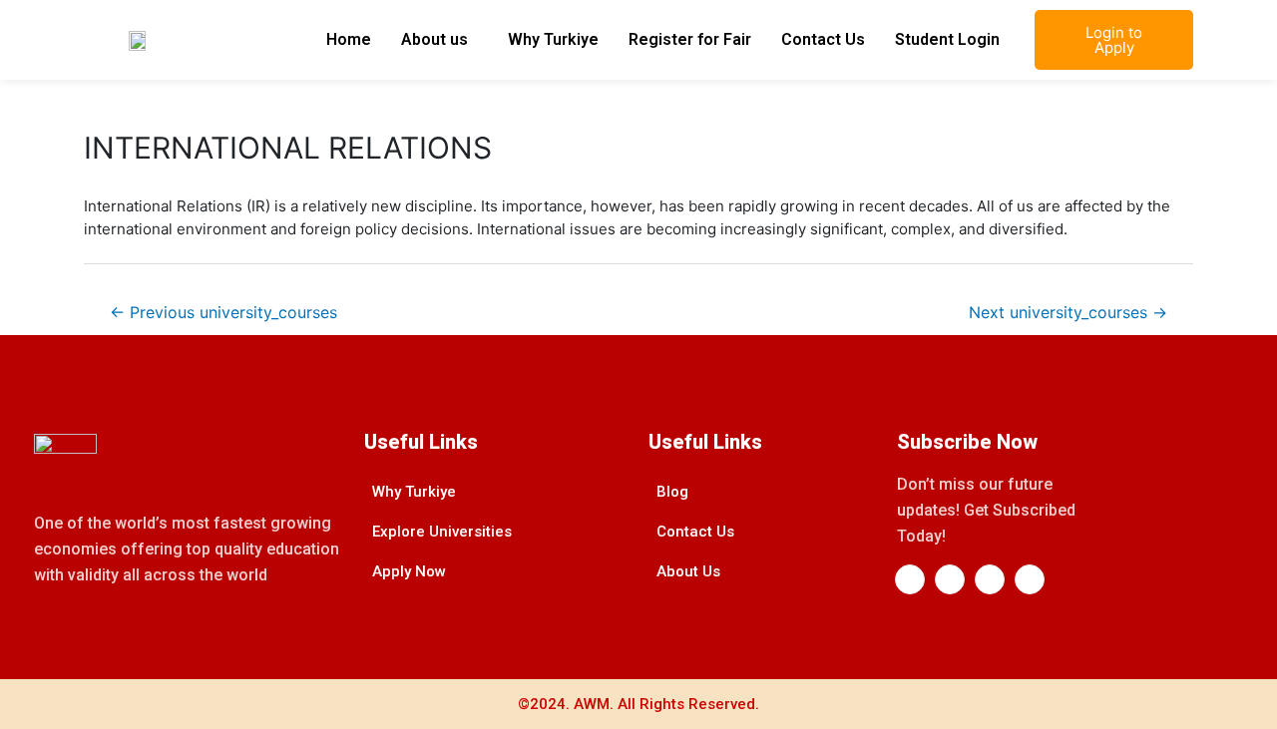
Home (348, 39)
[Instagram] (990, 579)
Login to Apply (1113, 40)
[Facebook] (910, 579)
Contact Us (823, 39)
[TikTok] (1030, 579)
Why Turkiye (553, 39)
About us (434, 39)
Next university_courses (1068, 312)
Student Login (947, 39)
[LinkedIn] (950, 579)
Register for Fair (690, 39)
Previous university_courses (223, 312)
